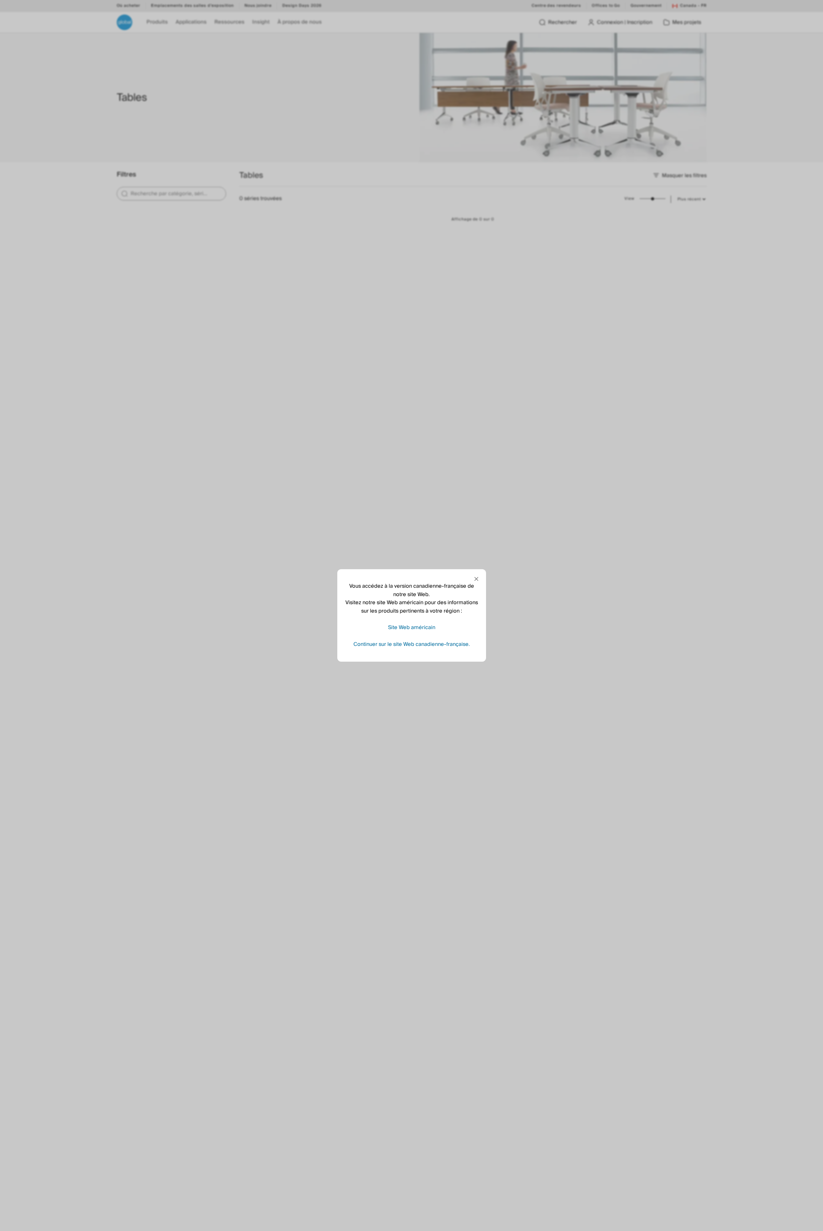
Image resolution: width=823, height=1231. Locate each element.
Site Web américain (411, 627)
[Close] (476, 579)
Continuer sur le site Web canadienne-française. (411, 644)
